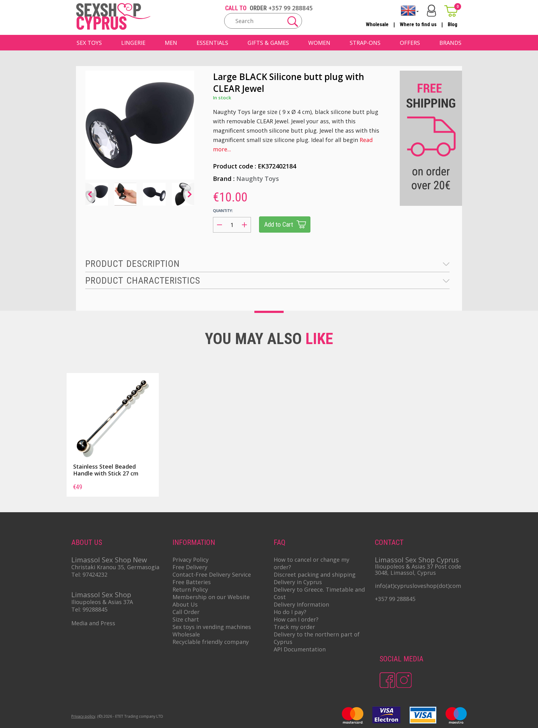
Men (171, 42)
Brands (450, 42)
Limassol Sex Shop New (109, 559)
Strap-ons (365, 42)
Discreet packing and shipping (315, 574)
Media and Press (93, 623)
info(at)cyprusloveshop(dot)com (418, 585)
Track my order (294, 627)
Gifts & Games (268, 42)
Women (319, 42)
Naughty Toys (257, 178)
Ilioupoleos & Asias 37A (102, 602)
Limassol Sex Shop (101, 594)
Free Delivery (189, 567)
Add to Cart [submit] (278, 224)
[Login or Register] (431, 10)
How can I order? (296, 619)
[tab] (267, 264)
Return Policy (190, 589)
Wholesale (377, 24)
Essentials (212, 42)
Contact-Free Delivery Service (211, 574)
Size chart (185, 619)
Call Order (186, 612)
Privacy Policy (190, 559)
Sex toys (89, 42)
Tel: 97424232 (89, 574)
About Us (185, 604)
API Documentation (300, 649)
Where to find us (418, 24)
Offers (410, 42)
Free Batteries (191, 582)
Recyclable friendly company (210, 641)
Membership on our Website (211, 597)
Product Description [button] (132, 263)
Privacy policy (83, 716)
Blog (452, 24)
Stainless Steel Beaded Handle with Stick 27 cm (106, 470)
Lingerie (133, 42)
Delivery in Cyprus (298, 582)
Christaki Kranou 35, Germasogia (115, 567)
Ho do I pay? (290, 612)
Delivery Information (301, 604)
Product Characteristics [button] (142, 280)
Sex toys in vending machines (211, 627)
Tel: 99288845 (89, 609)
